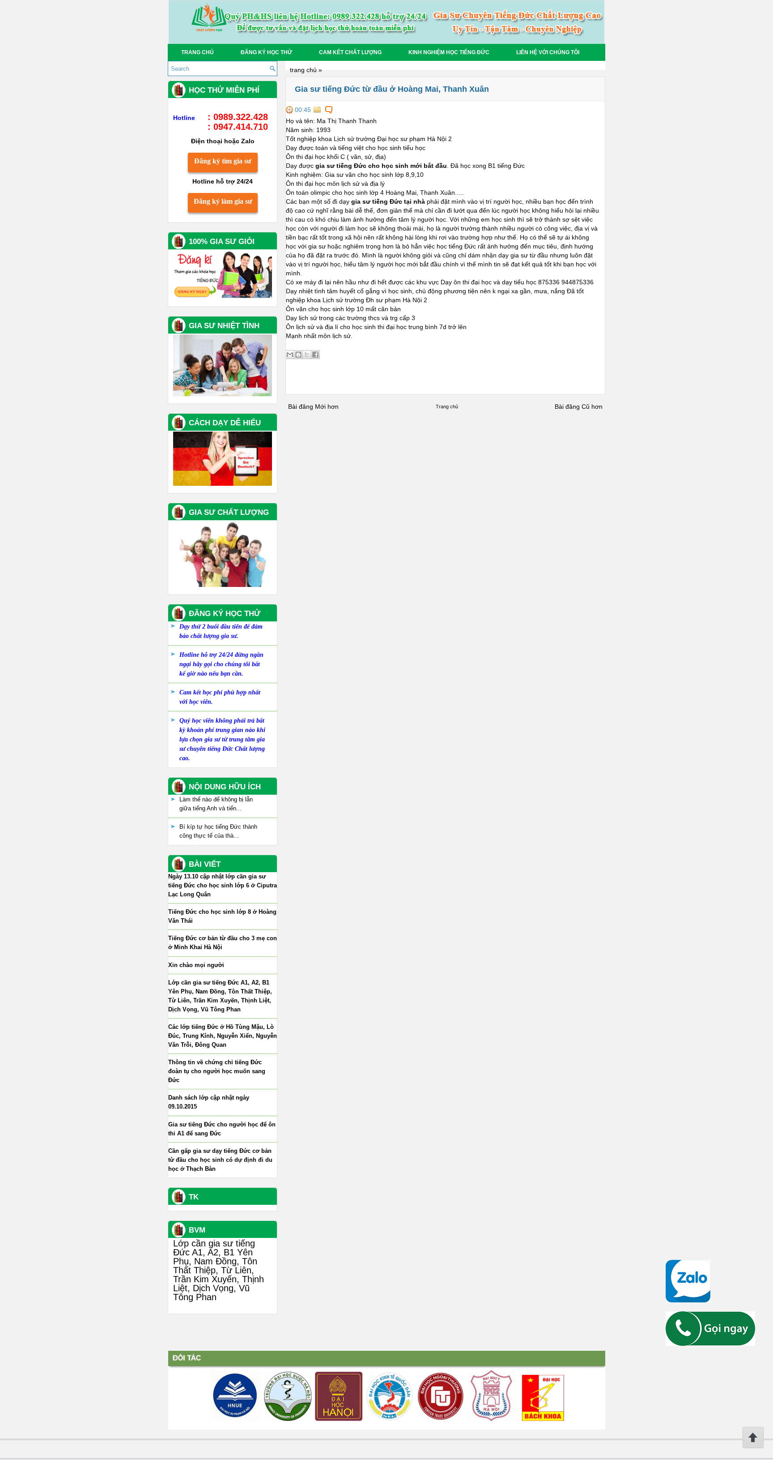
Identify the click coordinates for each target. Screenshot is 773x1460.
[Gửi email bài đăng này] (289, 354)
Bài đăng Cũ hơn (579, 406)
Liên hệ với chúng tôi (547, 52)
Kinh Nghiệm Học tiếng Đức (448, 52)
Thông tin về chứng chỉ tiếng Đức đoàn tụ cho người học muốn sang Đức (216, 1071)
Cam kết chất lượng (350, 52)
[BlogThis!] (298, 354)
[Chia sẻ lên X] (306, 354)
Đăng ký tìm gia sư (222, 161)
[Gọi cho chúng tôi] (710, 1343)
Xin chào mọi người (196, 965)
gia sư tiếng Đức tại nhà (388, 201)
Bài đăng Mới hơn (313, 406)
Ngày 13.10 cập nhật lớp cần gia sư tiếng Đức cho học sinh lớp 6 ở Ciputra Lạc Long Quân (222, 885)
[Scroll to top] (753, 1446)
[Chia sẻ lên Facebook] (315, 354)
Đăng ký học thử (266, 52)
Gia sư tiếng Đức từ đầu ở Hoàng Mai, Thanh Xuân (392, 89)
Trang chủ (197, 52)
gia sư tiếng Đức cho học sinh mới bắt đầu (381, 165)
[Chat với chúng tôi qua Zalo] (688, 1300)
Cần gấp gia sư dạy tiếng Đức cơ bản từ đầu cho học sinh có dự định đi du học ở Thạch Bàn (220, 1159)
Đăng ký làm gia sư (223, 201)
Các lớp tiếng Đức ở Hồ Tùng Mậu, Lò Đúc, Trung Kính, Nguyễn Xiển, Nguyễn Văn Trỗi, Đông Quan (222, 1035)
